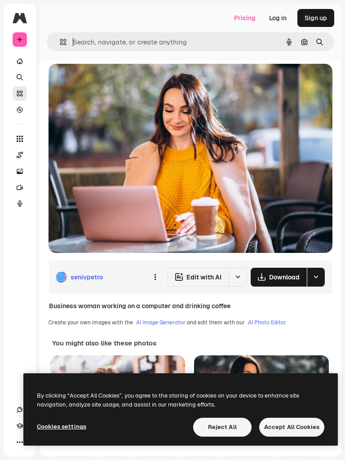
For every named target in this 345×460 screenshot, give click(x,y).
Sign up (316, 18)
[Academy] (20, 426)
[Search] (20, 77)
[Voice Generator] (20, 203)
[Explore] (20, 109)
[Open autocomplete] (59, 42)
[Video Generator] (20, 187)
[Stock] (20, 93)
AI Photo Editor (267, 322)
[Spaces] (20, 155)
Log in (278, 18)
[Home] (20, 61)
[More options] (155, 277)
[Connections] (20, 409)
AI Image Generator (161, 322)
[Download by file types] (316, 277)
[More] (20, 442)
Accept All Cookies (291, 427)
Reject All (222, 427)
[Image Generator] (20, 171)
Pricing (245, 18)
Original (106, 80)
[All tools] (20, 139)
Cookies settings (61, 426)
